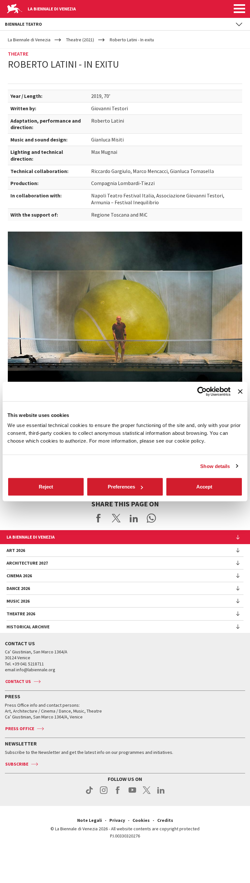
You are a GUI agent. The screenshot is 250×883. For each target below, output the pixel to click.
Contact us (18, 681)
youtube (132, 793)
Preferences (121, 486)
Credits (165, 820)
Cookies (141, 820)
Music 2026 (18, 601)
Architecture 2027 (27, 563)
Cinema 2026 (19, 576)
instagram (103, 793)
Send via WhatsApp (151, 518)
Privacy (117, 820)
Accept (204, 486)
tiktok (89, 793)
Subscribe (16, 764)
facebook (118, 793)
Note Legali (89, 820)
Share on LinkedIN (134, 518)
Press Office (19, 728)
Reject (46, 486)
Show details (215, 466)
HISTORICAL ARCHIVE (28, 627)
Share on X (116, 518)
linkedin (161, 793)
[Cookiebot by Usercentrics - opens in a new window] (202, 391)
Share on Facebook (98, 518)
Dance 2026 (18, 588)
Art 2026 (16, 550)
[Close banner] (240, 391)
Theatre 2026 (21, 614)
